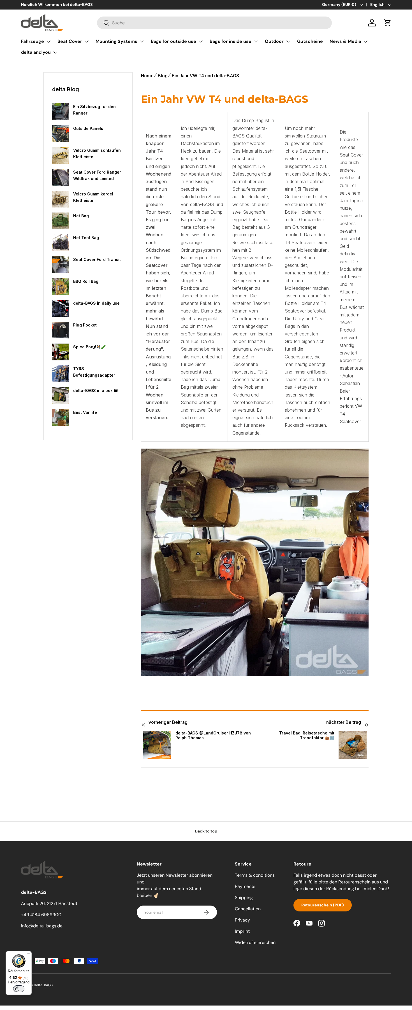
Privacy (242, 920)
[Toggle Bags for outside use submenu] (200, 41)
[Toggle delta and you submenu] (55, 52)
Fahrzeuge (32, 41)
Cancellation (248, 909)
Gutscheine (310, 41)
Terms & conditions (255, 875)
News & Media (345, 41)
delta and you (36, 52)
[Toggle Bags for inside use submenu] (256, 41)
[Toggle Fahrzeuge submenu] (48, 41)
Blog (163, 75)
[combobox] (214, 23)
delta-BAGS (43, 985)
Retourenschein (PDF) (322, 905)
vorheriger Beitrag (168, 722)
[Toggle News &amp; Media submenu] (365, 41)
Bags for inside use (230, 41)
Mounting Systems (116, 41)
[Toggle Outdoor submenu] (288, 41)
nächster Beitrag (343, 722)
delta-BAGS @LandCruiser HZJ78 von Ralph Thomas (213, 735)
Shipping (244, 898)
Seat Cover (69, 41)
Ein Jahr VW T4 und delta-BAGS (205, 75)
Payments (245, 886)
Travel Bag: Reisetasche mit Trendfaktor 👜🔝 (306, 735)
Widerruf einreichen (255, 942)
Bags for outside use (173, 41)
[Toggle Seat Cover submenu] (86, 41)
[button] (387, 23)
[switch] (18, 988)
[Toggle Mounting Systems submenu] (141, 41)
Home (147, 75)
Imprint (242, 931)
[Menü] (28, 954)
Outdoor (274, 41)
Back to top (206, 831)
